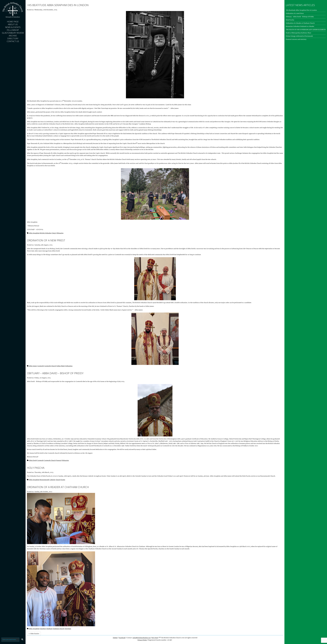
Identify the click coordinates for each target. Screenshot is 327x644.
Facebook (122, 638)
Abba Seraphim (34, 233)
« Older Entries (34, 634)
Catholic (52, 480)
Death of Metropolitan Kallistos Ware (298, 33)
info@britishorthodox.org (141, 638)
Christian (68, 629)
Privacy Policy (142, 640)
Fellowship (13, 30)
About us (13, 24)
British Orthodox (45, 233)
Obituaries (59, 233)
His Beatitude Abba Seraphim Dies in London (58, 5)
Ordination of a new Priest (46, 240)
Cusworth (40, 366)
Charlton (43, 629)
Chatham (49, 629)
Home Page (13, 21)
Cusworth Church (50, 366)
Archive (13, 35)
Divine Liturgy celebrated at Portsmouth (299, 36)
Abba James (33, 366)
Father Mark (60, 366)
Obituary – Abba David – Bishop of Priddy (55, 373)
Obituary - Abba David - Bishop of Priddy (300, 17)
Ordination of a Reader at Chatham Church (58, 487)
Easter (63, 480)
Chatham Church (58, 629)
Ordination (68, 366)
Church (58, 480)
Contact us (13, 41)
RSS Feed (155, 638)
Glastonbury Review (13, 32)
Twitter (115, 638)
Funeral (58, 460)
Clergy (54, 233)
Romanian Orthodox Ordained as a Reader (300, 26)
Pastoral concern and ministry (296, 39)
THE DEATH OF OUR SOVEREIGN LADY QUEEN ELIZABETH (306, 30)
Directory (12, 38)
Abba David (33, 460)
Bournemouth (44, 480)
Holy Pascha (35, 468)
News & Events (12, 27)
